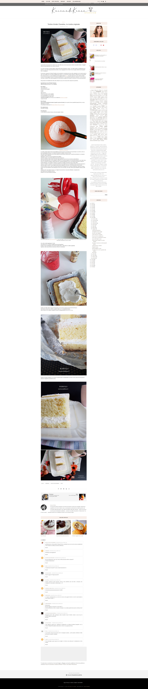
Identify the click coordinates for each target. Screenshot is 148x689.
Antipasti (98, 91)
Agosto (92, 90)
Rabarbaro (105, 127)
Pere (94, 122)
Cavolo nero (92, 98)
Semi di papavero (95, 133)
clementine (100, 99)
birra (102, 94)
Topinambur (95, 137)
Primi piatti (103, 126)
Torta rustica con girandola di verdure (99, 237)
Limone (97, 114)
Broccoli (97, 95)
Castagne (102, 96)
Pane (100, 120)
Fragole (96, 109)
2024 (92, 206)
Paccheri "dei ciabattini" (96, 233)
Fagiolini (97, 107)
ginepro (91, 112)
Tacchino (99, 135)
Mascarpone (92, 116)
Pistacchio (94, 123)
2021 (92, 210)
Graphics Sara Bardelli (78, 682)
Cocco (103, 99)
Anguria (94, 91)
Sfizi (62, 483)
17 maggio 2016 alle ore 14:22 (53, 631)
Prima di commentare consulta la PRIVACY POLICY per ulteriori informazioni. (61, 664)
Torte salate (104, 137)
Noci (94, 118)
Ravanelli (95, 128)
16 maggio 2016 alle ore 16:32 (53, 566)
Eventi (91, 107)
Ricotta (91, 129)
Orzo (90, 120)
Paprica (102, 120)
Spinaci (91, 135)
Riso (94, 129)
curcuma (100, 104)
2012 (92, 263)
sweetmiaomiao (48, 603)
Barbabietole (96, 94)
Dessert (95, 106)
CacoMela (103, 95)
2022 (92, 208)
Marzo (106, 115)
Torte (98, 137)
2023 (92, 207)
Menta (97, 117)
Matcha (96, 116)
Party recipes (55, 1)
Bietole (99, 94)
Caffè (106, 95)
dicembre (99, 106)
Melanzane (105, 116)
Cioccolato (92, 99)
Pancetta (96, 120)
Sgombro (102, 134)
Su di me (48, 1)
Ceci (96, 98)
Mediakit (63, 1)
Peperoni (91, 122)
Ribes (98, 128)
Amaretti (105, 90)
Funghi (95, 110)
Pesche (100, 122)
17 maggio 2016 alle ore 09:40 (57, 603)
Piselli (91, 123)
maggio (105, 114)
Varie (95, 138)
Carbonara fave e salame (97, 245)
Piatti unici (104, 122)
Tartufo (105, 135)
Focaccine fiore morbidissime (97, 236)
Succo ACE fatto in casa (96, 238)
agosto (93, 224)
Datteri (106, 104)
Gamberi (99, 110)
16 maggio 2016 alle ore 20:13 (59, 588)
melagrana (101, 116)
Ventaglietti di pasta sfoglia (97, 231)
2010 (92, 266)
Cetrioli (98, 98)
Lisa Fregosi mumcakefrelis (50, 613)
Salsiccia (101, 130)
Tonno (91, 137)
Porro (106, 124)
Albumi (100, 90)
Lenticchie (105, 113)
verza (91, 139)
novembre (98, 118)
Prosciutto (92, 127)
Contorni (105, 100)
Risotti (105, 129)
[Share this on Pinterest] (64, 489)
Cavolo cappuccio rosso (102, 97)
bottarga (93, 95)
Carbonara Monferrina (96, 230)
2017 (92, 216)
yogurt (98, 139)
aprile (103, 91)
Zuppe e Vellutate (101, 140)
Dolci (63, 22)
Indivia (106, 112)
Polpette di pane (95, 247)
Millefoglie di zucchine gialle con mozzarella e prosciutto (101, 56)
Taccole (102, 135)
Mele (91, 117)
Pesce (97, 122)
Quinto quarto (100, 127)
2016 (92, 217)
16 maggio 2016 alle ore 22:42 (55, 595)
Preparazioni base (94, 126)
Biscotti (105, 94)
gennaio (105, 110)
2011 (92, 265)
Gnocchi (98, 112)
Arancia (105, 91)
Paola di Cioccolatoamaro (50, 542)
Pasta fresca (101, 121)
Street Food (95, 135)
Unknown (47, 550)
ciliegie (101, 98)
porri (103, 124)
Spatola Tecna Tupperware (63, 150)
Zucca (91, 140)
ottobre (93, 120)
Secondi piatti (93, 132)
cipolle (96, 99)
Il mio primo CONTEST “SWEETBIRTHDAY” (99, 79)
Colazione (92, 100)
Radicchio (92, 128)
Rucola (91, 130)
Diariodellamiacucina (49, 588)
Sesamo (91, 134)
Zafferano (101, 139)
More (106, 117)
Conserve (101, 100)
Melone (93, 117)
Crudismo (101, 102)
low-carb (100, 114)
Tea (106, 135)
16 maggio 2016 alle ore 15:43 (60, 557)
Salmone (95, 130)
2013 (92, 262)
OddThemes (87, 686)
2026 (92, 203)
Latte (98, 113)
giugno (94, 112)
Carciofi (91, 96)
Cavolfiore (95, 97)
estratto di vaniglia (63, 97)
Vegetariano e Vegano (102, 138)
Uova (91, 138)
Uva (93, 138)
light (94, 114)
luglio (103, 114)
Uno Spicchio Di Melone (49, 557)
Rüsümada (94, 252)
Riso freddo (97, 129)
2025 (92, 204)
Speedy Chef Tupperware (53, 239)
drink (106, 106)
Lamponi (95, 113)
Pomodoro (95, 124)
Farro (100, 107)
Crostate (97, 102)
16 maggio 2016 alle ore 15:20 (54, 550)
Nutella (101, 118)
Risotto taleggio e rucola (96, 248)
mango (97, 115)
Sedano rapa (102, 132)
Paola (46, 631)
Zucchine (95, 140)
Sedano (98, 132)
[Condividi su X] (61, 489)
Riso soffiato (102, 129)
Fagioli (93, 107)
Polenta (105, 123)
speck (106, 134)
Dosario (69, 1)
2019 (92, 213)
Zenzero (105, 139)
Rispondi (46, 547)
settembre (95, 134)
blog (91, 95)
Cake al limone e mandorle (97, 234)
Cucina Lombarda (102, 103)
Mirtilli (104, 117)
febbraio (105, 107)
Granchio (102, 112)
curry (103, 104)
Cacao (100, 95)
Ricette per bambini (55, 483)
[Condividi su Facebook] (58, 489)
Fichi (91, 108)
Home (43, 1)
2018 (92, 214)
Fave (103, 107)
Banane (91, 94)
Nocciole (91, 118)
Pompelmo (100, 124)
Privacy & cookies (69, 682)
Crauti (94, 102)
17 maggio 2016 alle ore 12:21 (62, 613)
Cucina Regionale (94, 104)
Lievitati (91, 114)
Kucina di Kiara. (72, 686)
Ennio (66, 75)
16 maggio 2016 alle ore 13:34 (61, 542)
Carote (99, 96)
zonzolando (47, 595)
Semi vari (105, 133)
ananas (91, 91)
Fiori (106, 108)
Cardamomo (95, 96)
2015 (92, 259)
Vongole (94, 139)
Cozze (91, 102)
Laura (46, 639)
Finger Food (96, 108)
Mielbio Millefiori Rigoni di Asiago (58, 104)
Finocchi (102, 108)
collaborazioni (77, 1)
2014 (92, 261)
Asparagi (95, 92)
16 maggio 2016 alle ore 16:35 (57, 573)
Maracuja (101, 115)
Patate (105, 121)
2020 (92, 211)
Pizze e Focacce (100, 123)
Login (65, 682)
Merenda (47, 483)
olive (104, 118)
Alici (103, 90)
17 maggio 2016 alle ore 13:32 (57, 622)
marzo (93, 255)
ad (90, 90)
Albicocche (96, 90)
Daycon (91, 106)
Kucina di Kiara (48, 573)
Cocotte (106, 99)
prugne (96, 127)
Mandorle (92, 115)
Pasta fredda (95, 121)
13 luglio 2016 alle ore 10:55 (53, 639)
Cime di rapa (105, 98)
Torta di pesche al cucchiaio (100, 61)
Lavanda (101, 113)
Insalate (91, 113)
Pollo (91, 124)
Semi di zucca (101, 133)
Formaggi (92, 109)
